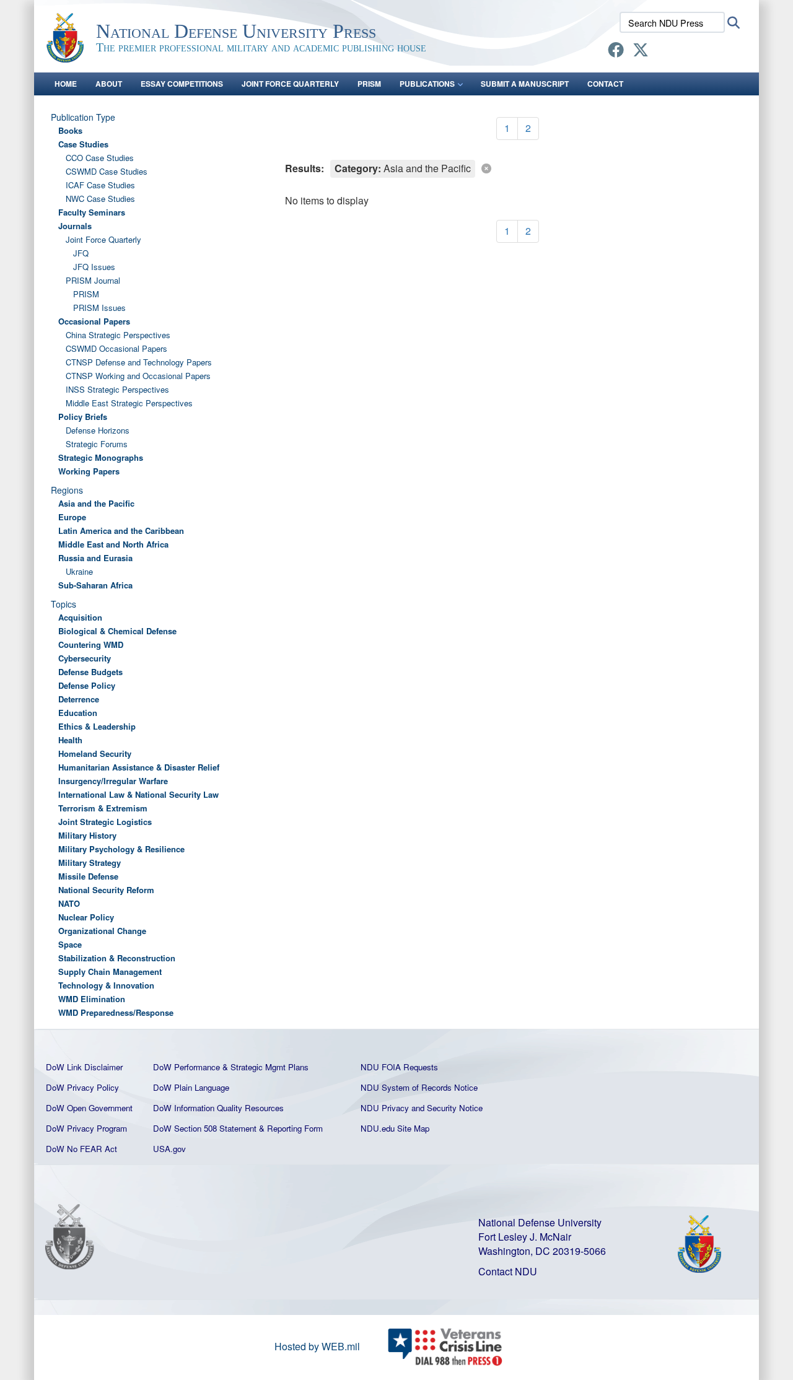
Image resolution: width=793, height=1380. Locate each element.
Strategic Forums (97, 444)
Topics (63, 604)
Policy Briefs (82, 416)
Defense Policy (86, 685)
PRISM (86, 294)
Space (70, 944)
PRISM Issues (99, 307)
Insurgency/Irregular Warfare (113, 781)
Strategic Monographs (100, 457)
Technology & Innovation (106, 985)
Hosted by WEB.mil (317, 1346)
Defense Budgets (90, 672)
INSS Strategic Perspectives (117, 389)
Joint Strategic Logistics (105, 822)
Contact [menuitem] (605, 83)
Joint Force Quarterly (103, 239)
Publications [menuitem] (427, 83)
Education (77, 712)
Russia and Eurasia (95, 558)
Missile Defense (88, 876)
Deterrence (78, 699)
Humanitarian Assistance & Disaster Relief (138, 767)
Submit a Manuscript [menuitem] (525, 83)
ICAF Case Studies (100, 185)
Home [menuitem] (66, 83)
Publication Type (83, 117)
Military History (87, 835)
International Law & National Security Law (138, 794)
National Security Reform (106, 890)
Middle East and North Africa (113, 544)
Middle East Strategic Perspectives (129, 403)
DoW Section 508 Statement (204, 1128)
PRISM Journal (93, 280)
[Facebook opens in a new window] (616, 52)
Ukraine (79, 571)
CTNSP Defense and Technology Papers (139, 362)
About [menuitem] (108, 83)
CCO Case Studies (100, 158)
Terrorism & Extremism (102, 808)
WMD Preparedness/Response (115, 1012)
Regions (67, 490)
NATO (69, 903)
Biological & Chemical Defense (117, 631)
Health (70, 740)
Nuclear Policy (86, 917)
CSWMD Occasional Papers (116, 348)
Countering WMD (90, 644)
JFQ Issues (94, 267)
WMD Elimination (91, 999)
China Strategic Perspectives (118, 335)
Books (70, 130)
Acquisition (80, 617)
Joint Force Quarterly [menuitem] (290, 83)
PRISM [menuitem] (369, 83)
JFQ (81, 253)
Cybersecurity (84, 658)
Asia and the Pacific (96, 503)
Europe (72, 517)
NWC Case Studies (100, 198)
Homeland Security (94, 753)
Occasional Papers (94, 321)
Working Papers (89, 471)
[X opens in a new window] (641, 52)
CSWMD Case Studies (106, 171)
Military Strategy (89, 862)
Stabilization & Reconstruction (116, 958)
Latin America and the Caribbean (121, 530)
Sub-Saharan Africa (95, 585)
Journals (75, 226)
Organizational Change (102, 931)
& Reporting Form (291, 1128)
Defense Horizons (97, 430)
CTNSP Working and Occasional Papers (138, 376)
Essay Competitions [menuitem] (182, 83)
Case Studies (83, 144)
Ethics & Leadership (97, 726)
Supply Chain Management (110, 971)
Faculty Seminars (91, 212)
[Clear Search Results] (517, 168)
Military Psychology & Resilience (121, 849)
